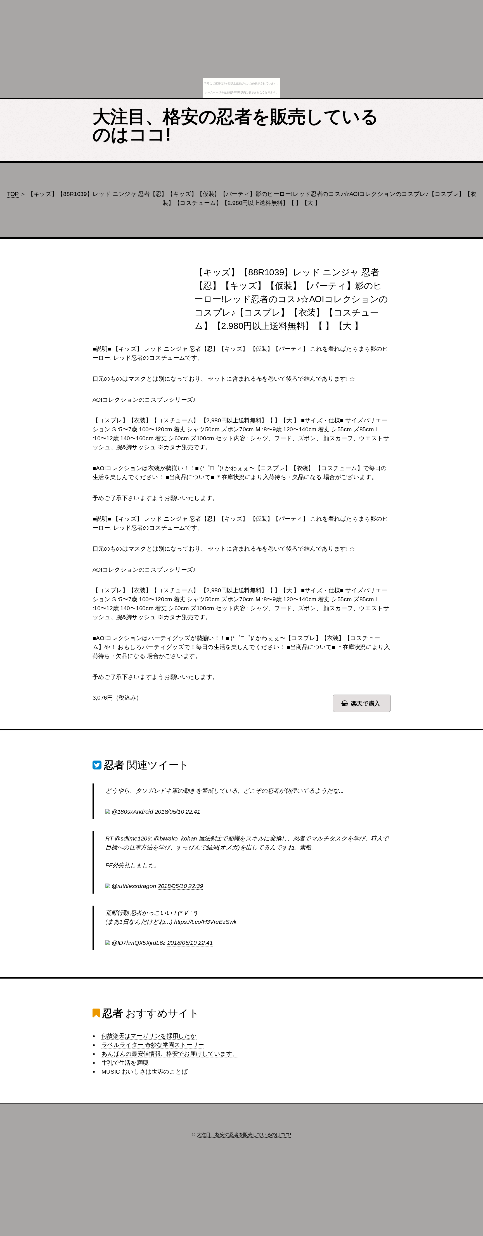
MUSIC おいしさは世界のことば (144, 1071)
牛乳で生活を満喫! (125, 1062)
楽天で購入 (365, 703)
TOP (13, 194)
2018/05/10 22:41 (177, 811)
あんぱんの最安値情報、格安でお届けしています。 (169, 1053)
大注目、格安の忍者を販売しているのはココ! (235, 125)
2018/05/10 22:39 (180, 886)
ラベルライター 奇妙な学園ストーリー (152, 1044)
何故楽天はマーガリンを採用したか (148, 1036)
